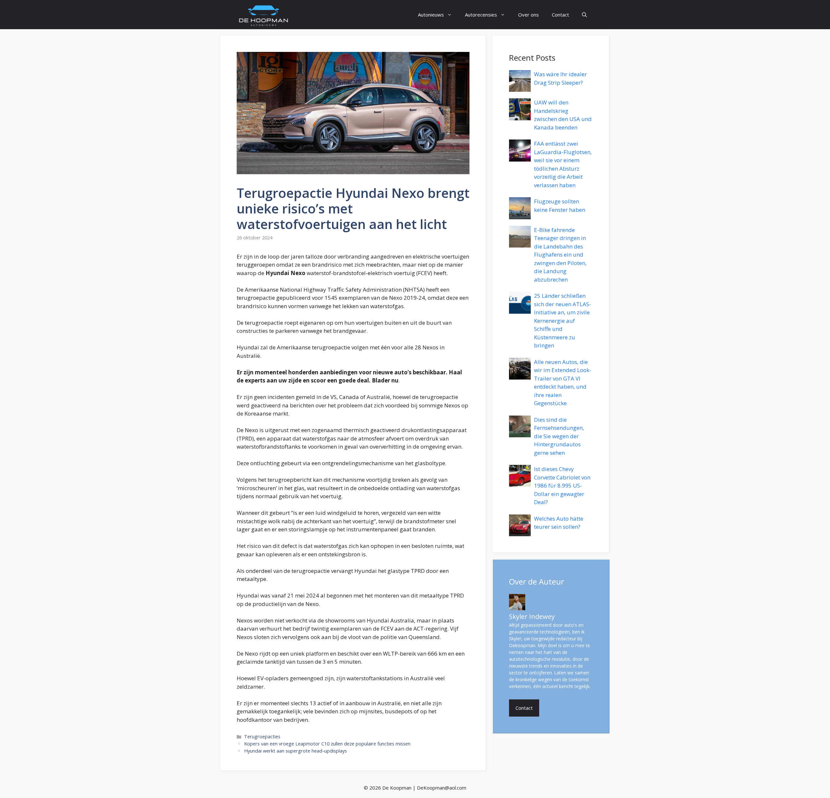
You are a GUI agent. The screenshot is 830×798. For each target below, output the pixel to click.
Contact (560, 14)
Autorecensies (481, 14)
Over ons (528, 14)
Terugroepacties (262, 736)
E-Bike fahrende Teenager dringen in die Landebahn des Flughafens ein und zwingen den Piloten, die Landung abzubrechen (560, 254)
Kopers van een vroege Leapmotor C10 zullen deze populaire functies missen (327, 744)
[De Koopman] (263, 14)
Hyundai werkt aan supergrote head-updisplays (295, 751)
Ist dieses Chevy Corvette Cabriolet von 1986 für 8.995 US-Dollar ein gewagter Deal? (562, 485)
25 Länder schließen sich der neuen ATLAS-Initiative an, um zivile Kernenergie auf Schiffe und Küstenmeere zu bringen (562, 320)
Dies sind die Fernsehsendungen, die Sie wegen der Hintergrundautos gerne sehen (559, 436)
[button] (584, 14)
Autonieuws (431, 14)
